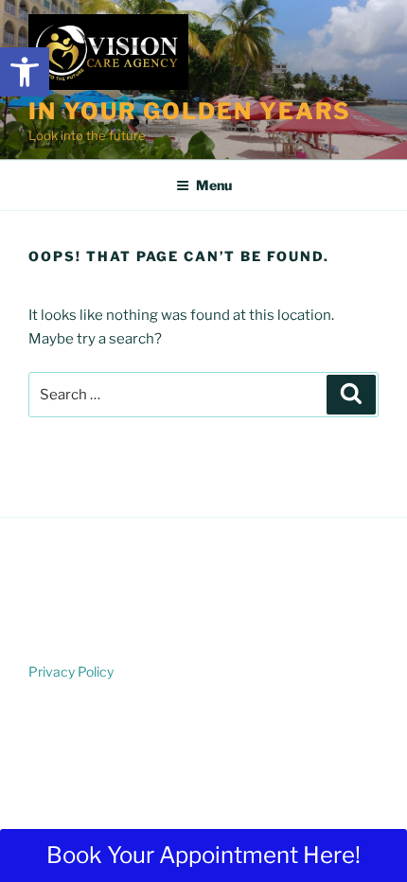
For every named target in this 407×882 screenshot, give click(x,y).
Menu (214, 185)
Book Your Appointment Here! (203, 855)
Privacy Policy (71, 671)
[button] (24, 72)
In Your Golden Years (189, 111)
